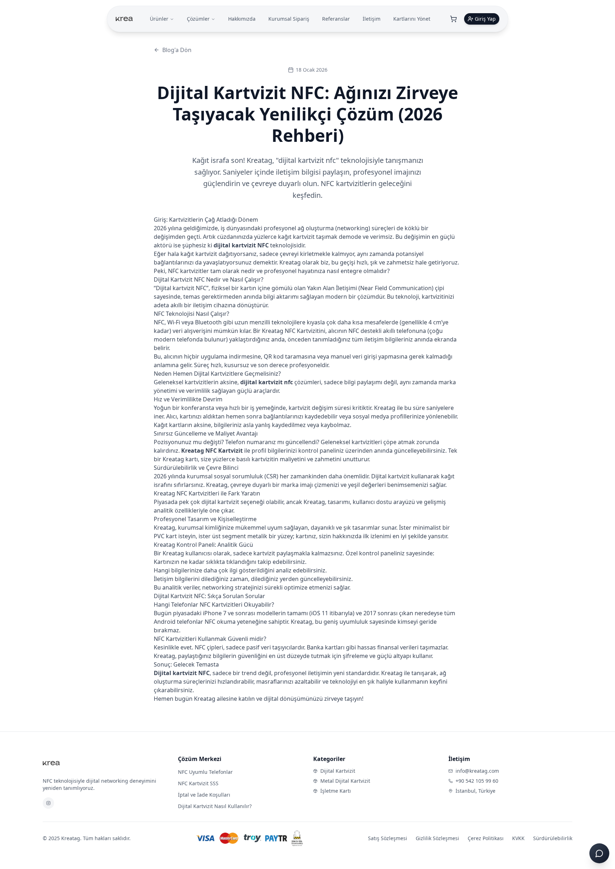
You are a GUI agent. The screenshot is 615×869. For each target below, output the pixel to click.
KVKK (518, 838)
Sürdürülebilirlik (552, 838)
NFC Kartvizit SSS (198, 783)
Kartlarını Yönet (411, 18)
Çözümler (198, 18)
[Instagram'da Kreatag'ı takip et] (48, 803)
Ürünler (159, 18)
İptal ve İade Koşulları (204, 794)
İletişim (371, 18)
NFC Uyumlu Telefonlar (205, 771)
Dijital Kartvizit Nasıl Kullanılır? (215, 806)
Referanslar (336, 18)
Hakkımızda (242, 18)
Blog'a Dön (176, 50)
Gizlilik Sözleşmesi (437, 838)
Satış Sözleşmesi (387, 838)
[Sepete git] (453, 18)
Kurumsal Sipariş (288, 18)
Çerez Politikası (486, 838)
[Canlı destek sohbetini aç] (599, 853)
